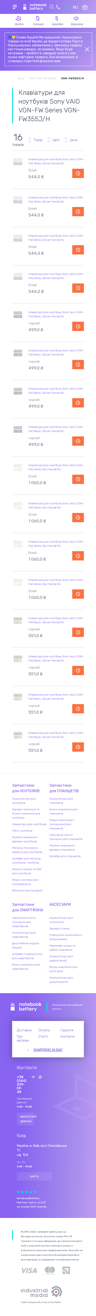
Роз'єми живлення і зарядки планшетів (62, 847)
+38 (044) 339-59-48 (22, 1084)
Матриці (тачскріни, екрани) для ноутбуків (27, 850)
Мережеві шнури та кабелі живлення (62, 947)
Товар (38, 140)
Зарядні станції (59, 928)
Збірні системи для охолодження (25, 882)
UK (67, 7)
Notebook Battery (26, 1007)
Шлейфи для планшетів (65, 856)
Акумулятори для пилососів (61, 920)
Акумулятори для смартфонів (24, 934)
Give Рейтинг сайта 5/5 (35, 1192)
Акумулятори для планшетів (61, 800)
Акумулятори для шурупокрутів (61, 979)
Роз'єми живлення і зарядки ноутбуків (25, 839)
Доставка (24, 1030)
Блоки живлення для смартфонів (26, 966)
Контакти (67, 1037)
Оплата (44, 1030)
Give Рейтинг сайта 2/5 (22, 1192)
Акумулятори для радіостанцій (61, 958)
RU (75, 7)
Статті (43, 1037)
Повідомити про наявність (78, 173)
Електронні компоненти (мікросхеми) (65, 937)
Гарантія (66, 1030)
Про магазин (23, 1039)
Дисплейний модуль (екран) (25, 945)
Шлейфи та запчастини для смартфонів (27, 956)
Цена (73, 140)
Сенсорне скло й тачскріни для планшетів (65, 837)
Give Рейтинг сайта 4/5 (31, 1192)
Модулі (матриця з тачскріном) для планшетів (61, 824)
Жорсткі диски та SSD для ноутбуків (26, 871)
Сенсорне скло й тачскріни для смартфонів (23, 922)
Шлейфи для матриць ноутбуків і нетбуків (26, 860)
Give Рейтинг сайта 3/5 (26, 1192)
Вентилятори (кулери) (27, 890)
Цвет (56, 140)
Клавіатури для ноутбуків (29, 824)
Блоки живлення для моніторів (63, 969)
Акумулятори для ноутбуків (24, 800)
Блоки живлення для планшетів (63, 811)
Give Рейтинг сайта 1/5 (18, 1192)
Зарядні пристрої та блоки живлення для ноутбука (26, 813)
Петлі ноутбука (22, 830)
